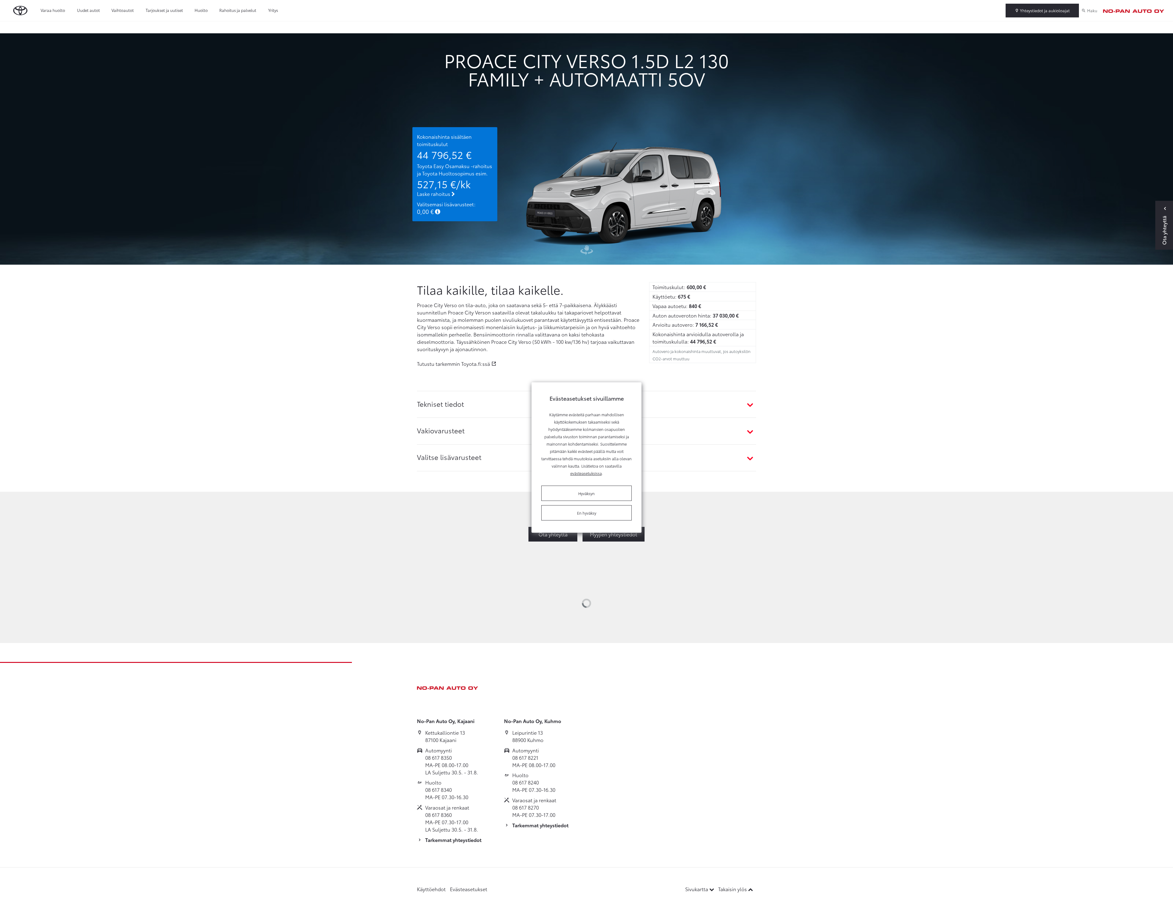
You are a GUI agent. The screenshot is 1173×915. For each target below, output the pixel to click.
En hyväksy (586, 513)
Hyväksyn (586, 493)
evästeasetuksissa (586, 473)
